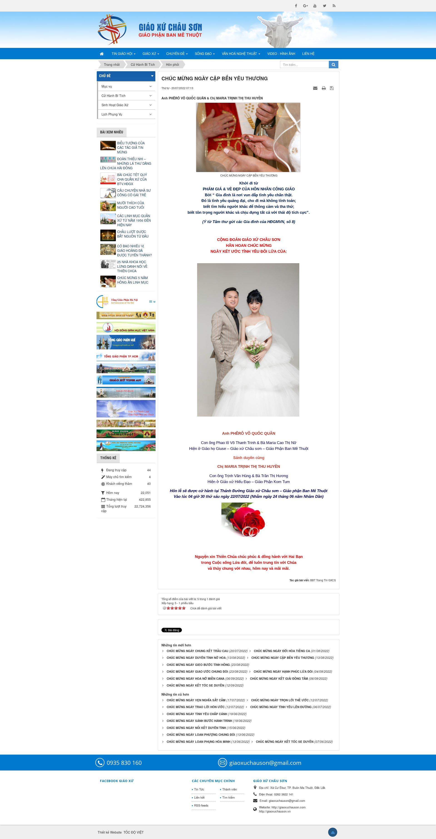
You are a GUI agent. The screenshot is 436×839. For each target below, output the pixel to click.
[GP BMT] (126, 433)
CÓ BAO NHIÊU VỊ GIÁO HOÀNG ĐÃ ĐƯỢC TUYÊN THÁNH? (134, 250)
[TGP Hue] (126, 341)
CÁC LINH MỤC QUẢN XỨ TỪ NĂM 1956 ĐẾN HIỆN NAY (134, 220)
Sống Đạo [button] (204, 53)
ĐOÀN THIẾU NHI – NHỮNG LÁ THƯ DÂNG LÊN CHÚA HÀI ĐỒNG (125, 163)
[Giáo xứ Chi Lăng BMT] (126, 423)
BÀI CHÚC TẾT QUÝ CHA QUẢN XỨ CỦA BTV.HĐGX (132, 179)
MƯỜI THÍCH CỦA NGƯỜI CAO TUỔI (130, 205)
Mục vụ (107, 86)
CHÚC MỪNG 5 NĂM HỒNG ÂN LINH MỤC (132, 280)
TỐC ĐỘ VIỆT (134, 832)
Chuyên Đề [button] (176, 53)
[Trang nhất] (102, 53)
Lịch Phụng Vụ (112, 114)
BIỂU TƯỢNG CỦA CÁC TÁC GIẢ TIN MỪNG (131, 147)
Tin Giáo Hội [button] (122, 53)
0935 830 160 (124, 762)
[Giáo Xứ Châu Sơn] (116, 30)
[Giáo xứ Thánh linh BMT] (126, 408)
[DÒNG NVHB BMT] (126, 445)
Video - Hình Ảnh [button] (281, 53)
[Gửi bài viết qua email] (316, 88)
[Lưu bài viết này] (332, 88)
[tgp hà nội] (126, 301)
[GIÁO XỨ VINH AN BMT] (126, 379)
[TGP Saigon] (126, 356)
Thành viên (229, 789)
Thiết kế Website (110, 832)
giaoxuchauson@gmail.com (265, 762)
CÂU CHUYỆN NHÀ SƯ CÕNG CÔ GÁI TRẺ (134, 192)
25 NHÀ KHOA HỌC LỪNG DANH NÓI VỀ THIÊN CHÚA (132, 266)
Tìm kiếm (228, 797)
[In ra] (324, 88)
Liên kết (199, 797)
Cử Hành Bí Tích (114, 95)
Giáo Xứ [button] (150, 53)
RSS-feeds (201, 805)
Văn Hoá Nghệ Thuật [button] (240, 53)
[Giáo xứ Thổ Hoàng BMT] (126, 392)
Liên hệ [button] (308, 53)
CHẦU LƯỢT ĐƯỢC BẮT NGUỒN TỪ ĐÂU (133, 233)
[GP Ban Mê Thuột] (126, 314)
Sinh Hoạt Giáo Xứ (115, 105)
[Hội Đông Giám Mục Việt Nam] (126, 326)
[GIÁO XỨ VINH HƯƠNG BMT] (126, 368)
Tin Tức (199, 789)
